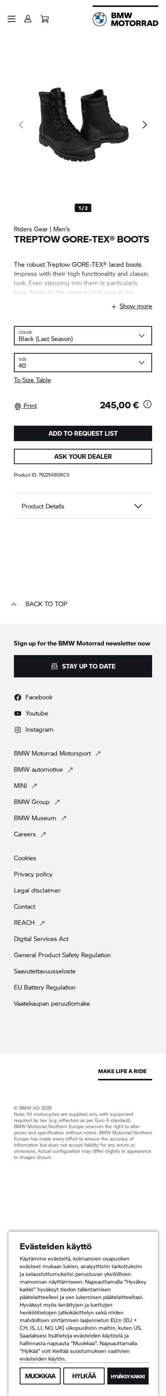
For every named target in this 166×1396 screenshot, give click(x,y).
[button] (11, 18)
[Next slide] (144, 124)
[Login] (27, 16)
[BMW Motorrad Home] (125, 19)
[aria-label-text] (147, 405)
